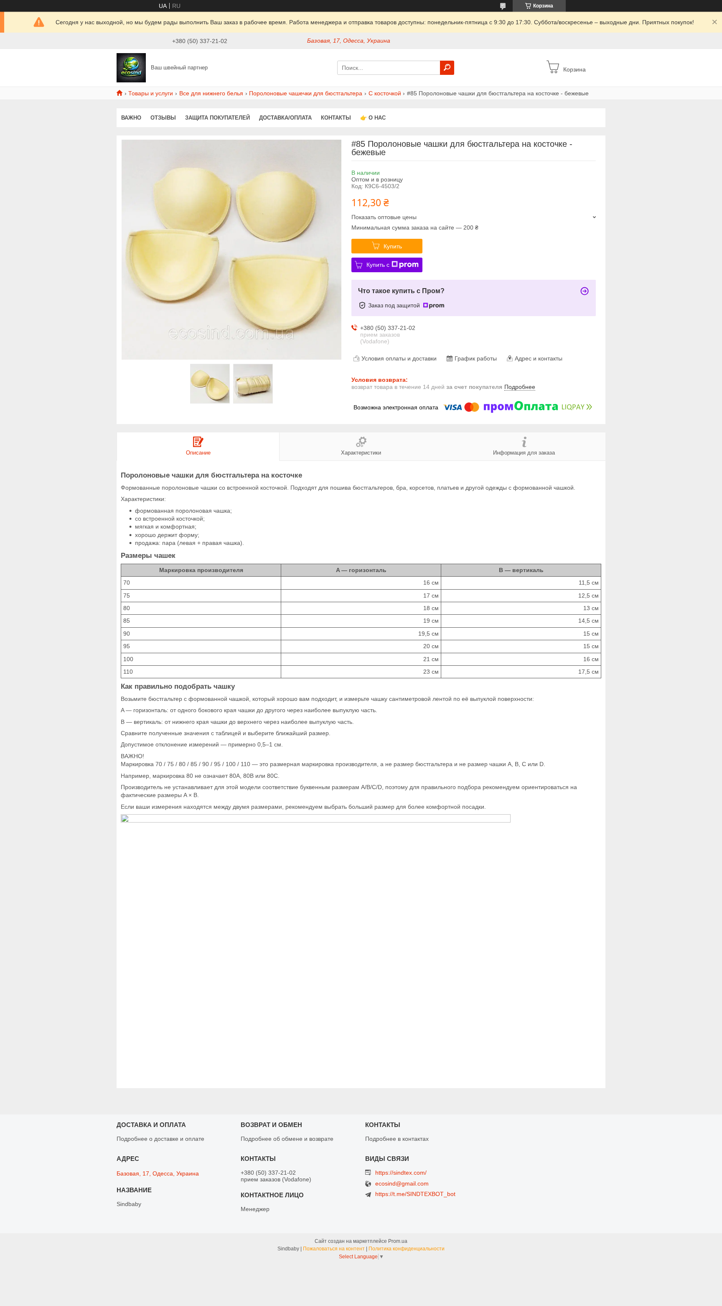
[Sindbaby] (131, 67)
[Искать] (447, 68)
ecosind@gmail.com (402, 1184)
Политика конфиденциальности (407, 1249)
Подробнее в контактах (397, 1138)
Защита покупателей (217, 118)
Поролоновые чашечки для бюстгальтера (305, 93)
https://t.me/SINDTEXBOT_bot (415, 1194)
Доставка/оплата (285, 118)
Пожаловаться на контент (334, 1249)
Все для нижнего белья (211, 93)
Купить (393, 246)
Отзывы (163, 118)
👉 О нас (373, 118)
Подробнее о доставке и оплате (160, 1138)
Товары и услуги (150, 93)
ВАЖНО (131, 118)
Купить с (377, 264)
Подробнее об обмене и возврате (287, 1138)
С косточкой (385, 93)
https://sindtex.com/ (401, 1172)
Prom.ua (397, 1241)
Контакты (336, 118)
